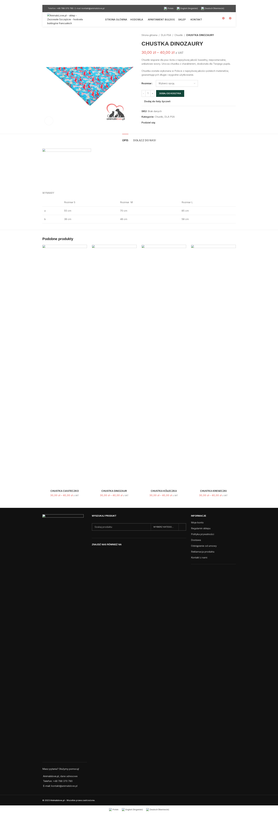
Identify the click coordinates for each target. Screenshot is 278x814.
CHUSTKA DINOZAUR (114, 491)
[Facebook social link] (158, 122)
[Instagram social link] (139, 551)
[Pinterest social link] (165, 122)
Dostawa (196, 540)
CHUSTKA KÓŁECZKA (164, 491)
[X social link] (161, 122)
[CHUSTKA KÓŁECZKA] (164, 366)
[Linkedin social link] (169, 122)
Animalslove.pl (57, 800)
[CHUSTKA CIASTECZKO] (64, 366)
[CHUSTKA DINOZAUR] (114, 366)
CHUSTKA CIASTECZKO (64, 491)
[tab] (125, 139)
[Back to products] (230, 35)
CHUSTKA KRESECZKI (213, 491)
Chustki (178, 35)
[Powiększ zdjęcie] (49, 121)
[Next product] (234, 35)
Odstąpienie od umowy (204, 545)
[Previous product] (226, 35)
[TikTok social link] (143, 551)
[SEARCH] (182, 527)
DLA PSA (166, 35)
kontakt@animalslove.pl (93, 8)
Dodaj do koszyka (170, 93)
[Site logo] (67, 19)
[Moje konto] (216, 19)
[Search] (230, 8)
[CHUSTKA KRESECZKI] (213, 366)
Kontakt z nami (199, 557)
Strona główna (149, 35)
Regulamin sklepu (200, 528)
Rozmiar (147, 83)
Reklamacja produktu (202, 551)
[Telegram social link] (173, 122)
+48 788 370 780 (65, 8)
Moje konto (197, 522)
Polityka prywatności (202, 534)
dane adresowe (69, 776)
